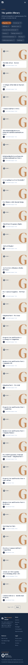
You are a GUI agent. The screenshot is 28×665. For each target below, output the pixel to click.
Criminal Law (17, 23)
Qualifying (20, 40)
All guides (6, 23)
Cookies (17, 643)
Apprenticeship (19, 631)
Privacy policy (18, 638)
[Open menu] (25, 2)
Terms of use (18, 640)
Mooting (21, 36)
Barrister (17, 622)
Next (17, 607)
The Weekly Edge (5, 640)
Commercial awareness (9, 36)
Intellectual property (8, 40)
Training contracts (16, 33)
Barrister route (16, 26)
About (16, 645)
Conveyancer (18, 629)
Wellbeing (6, 26)
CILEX (16, 624)
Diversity (5, 33)
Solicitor (17, 620)
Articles (3, 643)
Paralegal (17, 626)
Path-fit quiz (4, 638)
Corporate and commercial (10, 30)
